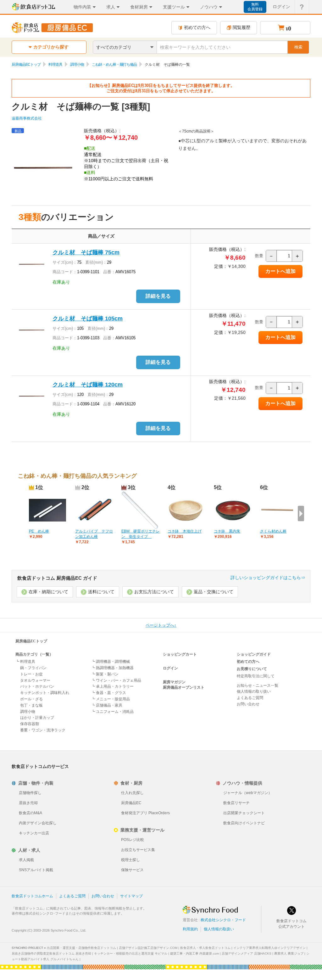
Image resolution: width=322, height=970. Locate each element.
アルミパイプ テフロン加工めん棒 (94, 534)
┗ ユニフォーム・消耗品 (112, 711)
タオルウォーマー (35, 680)
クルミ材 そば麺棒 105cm (88, 318)
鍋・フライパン (33, 668)
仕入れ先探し (132, 793)
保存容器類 (29, 724)
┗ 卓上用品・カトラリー (112, 686)
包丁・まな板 (31, 705)
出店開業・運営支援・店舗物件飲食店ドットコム (81, 948)
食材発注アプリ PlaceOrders (145, 813)
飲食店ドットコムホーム (32, 896)
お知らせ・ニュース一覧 (257, 685)
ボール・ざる (31, 699)
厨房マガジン (174, 682)
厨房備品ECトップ (26, 64)
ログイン (281, 6)
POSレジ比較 (132, 839)
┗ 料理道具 (25, 661)
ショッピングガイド (254, 654)
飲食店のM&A (30, 813)
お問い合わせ (248, 704)
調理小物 (77, 64)
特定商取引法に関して (256, 676)
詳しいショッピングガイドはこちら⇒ (267, 577)
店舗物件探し (30, 793)
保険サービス (132, 870)
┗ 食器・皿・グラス (108, 693)
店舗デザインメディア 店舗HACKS (246, 953)
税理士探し (130, 860)
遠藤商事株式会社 (27, 118)
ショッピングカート (180, 654)
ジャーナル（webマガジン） (247, 793)
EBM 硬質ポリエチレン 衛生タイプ (140, 534)
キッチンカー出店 (34, 833)
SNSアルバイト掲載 (36, 870)
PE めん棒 (39, 531)
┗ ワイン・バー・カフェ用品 (116, 680)
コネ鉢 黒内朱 (227, 531)
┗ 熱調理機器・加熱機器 (112, 668)
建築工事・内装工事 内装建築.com (194, 953)
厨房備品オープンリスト (183, 687)
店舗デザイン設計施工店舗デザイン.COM (148, 948)
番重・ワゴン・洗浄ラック (42, 730)
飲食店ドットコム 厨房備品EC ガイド (57, 578)
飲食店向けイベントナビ (244, 823)
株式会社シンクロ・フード (223, 920)
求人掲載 (26, 860)
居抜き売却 (28, 803)
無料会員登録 (255, 6)
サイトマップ (131, 896)
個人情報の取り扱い (254, 691)
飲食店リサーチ (236, 803)
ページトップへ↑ (161, 625)
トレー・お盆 (31, 674)
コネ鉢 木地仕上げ (185, 531)
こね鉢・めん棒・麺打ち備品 (114, 64)
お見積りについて (252, 669)
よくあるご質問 (250, 698)
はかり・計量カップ (37, 717)
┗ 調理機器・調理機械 (110, 661)
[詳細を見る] (158, 302)
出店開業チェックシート (244, 813)
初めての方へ (197, 27)
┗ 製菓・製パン (105, 674)
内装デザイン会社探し (38, 823)
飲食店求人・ (205, 948)
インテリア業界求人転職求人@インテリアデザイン (269, 948)
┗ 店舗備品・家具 (106, 705)
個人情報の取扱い (219, 929)
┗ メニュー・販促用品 (110, 699)
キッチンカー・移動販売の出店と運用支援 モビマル (130, 953)
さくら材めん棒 (273, 531)
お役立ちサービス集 (138, 850)
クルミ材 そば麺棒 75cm (86, 252)
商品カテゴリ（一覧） (34, 654)
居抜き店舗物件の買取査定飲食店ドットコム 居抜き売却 (51, 953)
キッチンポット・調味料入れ (44, 693)
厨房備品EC (131, 803)
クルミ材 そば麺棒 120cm (88, 384)
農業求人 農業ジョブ (288, 953)
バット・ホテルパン (37, 686)
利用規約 (190, 929)
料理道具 (55, 64)
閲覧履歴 (241, 27)
